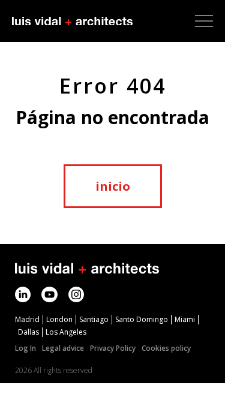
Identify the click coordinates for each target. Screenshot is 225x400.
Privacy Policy (113, 348)
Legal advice (63, 348)
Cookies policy (166, 348)
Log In (25, 348)
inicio (112, 186)
